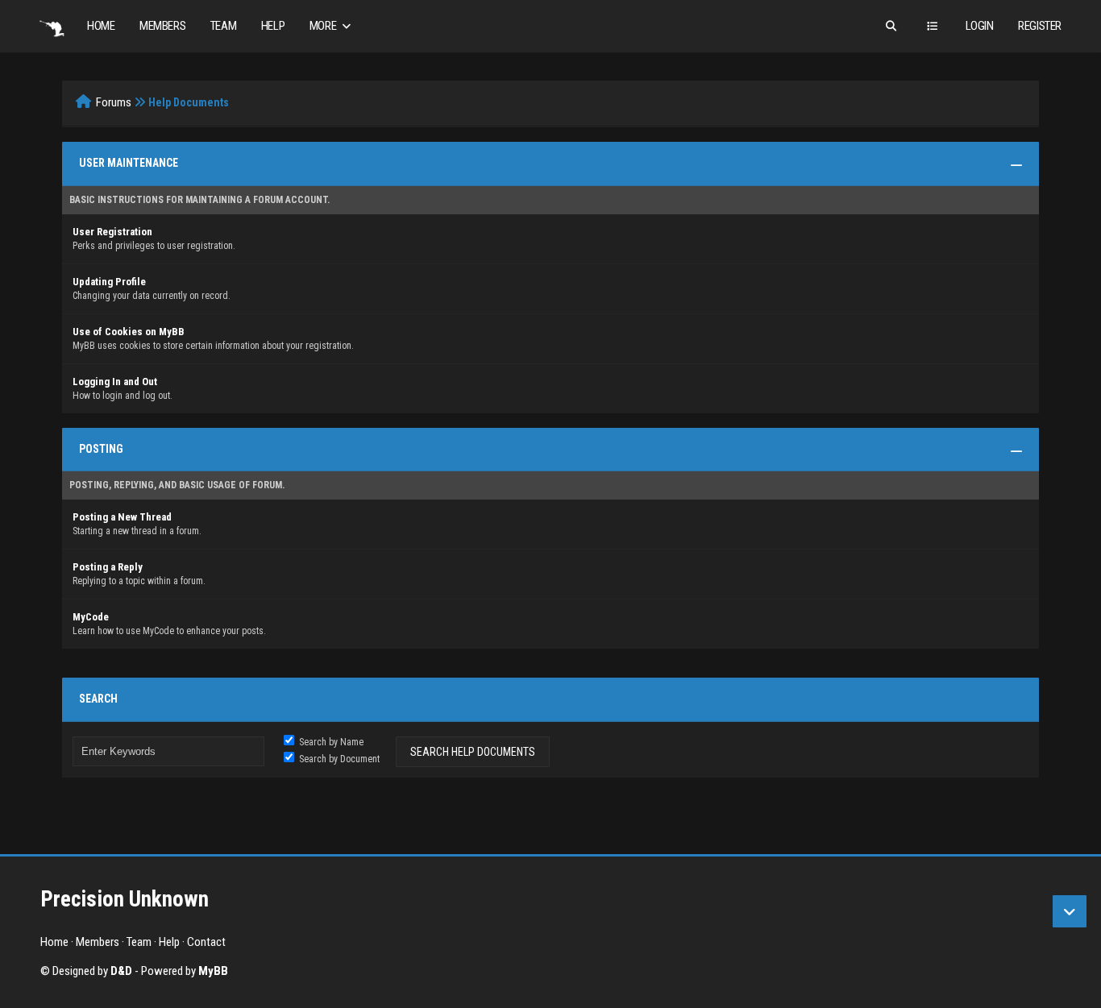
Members (162, 26)
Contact (206, 942)
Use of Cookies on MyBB (129, 332)
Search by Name (330, 742)
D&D (121, 971)
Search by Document (338, 759)
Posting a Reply (108, 567)
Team (223, 26)
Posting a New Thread (122, 517)
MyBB (213, 971)
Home (100, 26)
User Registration (112, 232)
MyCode (91, 617)
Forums (113, 102)
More (324, 26)
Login (980, 26)
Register (1040, 26)
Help (273, 26)
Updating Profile (109, 282)
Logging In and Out (115, 381)
